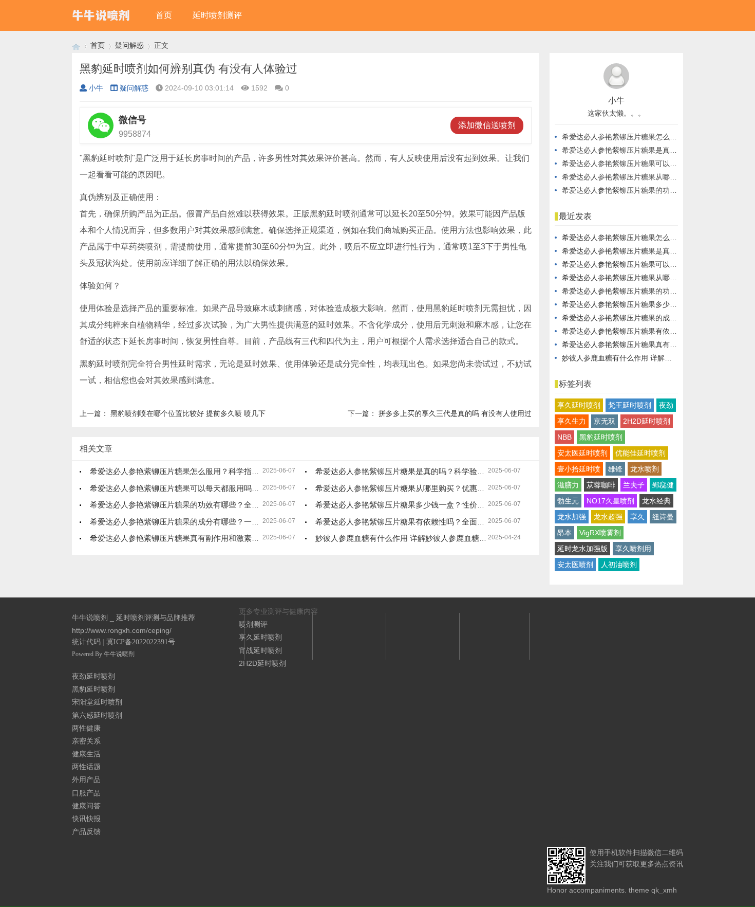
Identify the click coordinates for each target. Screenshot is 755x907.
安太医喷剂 (575, 564)
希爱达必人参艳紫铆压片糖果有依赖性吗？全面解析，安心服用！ (427, 521)
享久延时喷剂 (578, 405)
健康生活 (86, 754)
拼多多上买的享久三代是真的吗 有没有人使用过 (455, 413)
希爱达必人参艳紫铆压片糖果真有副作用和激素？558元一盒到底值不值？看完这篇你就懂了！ (250, 538)
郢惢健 (663, 485)
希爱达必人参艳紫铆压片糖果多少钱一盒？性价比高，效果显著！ (427, 504)
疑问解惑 (129, 45)
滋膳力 (568, 485)
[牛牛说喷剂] (76, 45)
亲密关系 (86, 741)
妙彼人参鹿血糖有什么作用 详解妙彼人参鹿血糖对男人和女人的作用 (432, 538)
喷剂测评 (253, 624)
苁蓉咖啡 (601, 485)
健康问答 (86, 806)
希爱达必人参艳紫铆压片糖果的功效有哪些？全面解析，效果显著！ (205, 504)
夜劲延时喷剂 (93, 676)
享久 (637, 517)
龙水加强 (571, 517)
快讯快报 (86, 818)
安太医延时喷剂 (582, 453)
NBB (564, 437)
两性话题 (86, 767)
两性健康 (86, 728)
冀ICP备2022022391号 (140, 642)
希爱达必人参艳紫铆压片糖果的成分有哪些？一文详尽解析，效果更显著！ (217, 521)
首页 (164, 15)
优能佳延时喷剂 (640, 453)
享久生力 (571, 421)
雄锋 (615, 469)
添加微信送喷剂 (487, 125)
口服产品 (86, 793)
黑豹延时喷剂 (600, 437)
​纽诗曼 (663, 517)
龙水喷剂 (644, 469)
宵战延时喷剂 (260, 650)
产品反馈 (86, 831)
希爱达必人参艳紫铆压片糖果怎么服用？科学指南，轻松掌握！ (198, 471)
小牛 (96, 88)
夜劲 (666, 405)
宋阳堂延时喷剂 (97, 702)
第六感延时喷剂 (97, 715)
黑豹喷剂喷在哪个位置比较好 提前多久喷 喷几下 (188, 413)
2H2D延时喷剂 (646, 421)
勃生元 (568, 501)
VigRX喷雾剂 (600, 533)
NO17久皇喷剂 (610, 501)
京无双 (604, 421)
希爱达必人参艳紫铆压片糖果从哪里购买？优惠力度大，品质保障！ (430, 488)
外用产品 (86, 779)
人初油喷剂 (619, 564)
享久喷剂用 (633, 549)
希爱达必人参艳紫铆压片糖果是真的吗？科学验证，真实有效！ (423, 471)
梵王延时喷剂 (629, 405)
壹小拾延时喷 (578, 469)
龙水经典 (656, 501)
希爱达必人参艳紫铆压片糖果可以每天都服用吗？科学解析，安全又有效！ (217, 488)
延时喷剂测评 (217, 15)
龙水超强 (608, 517)
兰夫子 (634, 485)
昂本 (564, 533)
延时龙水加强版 (582, 549)
